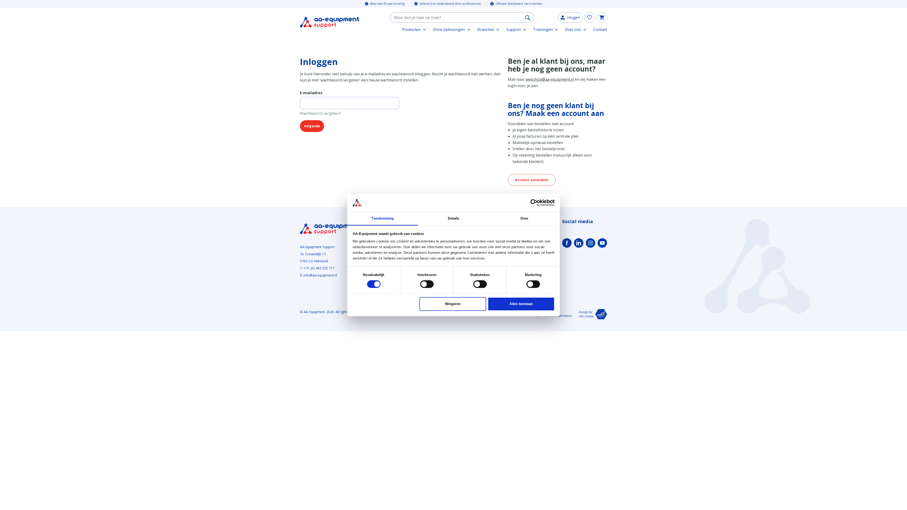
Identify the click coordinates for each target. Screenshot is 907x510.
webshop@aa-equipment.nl (550, 79)
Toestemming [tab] (382, 218)
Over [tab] (524, 218)
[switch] (427, 284)
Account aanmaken (531, 180)
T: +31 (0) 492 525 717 (317, 268)
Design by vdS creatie (586, 314)
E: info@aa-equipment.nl (318, 275)
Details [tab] (453, 218)
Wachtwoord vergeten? (320, 113)
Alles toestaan (521, 304)
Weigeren (453, 304)
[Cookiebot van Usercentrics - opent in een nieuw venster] (534, 202)
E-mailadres (311, 92)
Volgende (312, 126)
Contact (600, 29)
